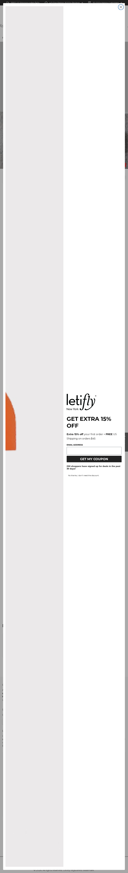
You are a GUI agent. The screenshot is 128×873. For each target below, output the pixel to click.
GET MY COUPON (94, 459)
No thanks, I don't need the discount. (83, 475)
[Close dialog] (121, 7)
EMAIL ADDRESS (75, 445)
